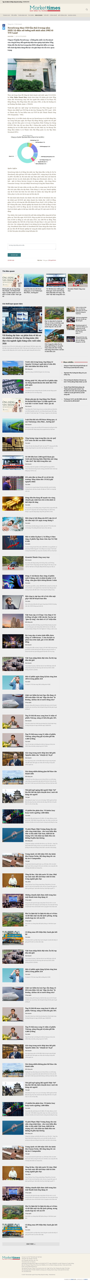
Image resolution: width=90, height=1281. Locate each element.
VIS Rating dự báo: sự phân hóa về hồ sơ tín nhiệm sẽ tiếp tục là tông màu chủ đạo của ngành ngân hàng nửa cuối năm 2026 (21, 339)
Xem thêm (30, 1244)
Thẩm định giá (22, 15)
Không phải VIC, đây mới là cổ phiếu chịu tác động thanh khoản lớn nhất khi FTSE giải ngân (41, 382)
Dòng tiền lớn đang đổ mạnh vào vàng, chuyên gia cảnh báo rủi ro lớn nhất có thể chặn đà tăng (40, 500)
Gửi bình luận (14, 255)
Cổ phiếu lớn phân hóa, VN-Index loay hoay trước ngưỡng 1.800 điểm (40, 811)
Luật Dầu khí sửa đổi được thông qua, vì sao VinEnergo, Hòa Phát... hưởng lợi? (33, 290)
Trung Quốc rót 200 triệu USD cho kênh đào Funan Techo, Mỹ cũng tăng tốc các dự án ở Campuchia (40, 856)
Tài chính (31, 15)
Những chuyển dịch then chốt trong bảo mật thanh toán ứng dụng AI (40, 896)
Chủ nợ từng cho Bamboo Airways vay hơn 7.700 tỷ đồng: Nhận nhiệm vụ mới (75, 381)
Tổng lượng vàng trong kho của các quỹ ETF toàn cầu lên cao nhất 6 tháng (40, 439)
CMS (73, 1279)
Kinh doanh (38, 15)
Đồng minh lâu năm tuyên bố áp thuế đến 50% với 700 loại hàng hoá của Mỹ (81, 339)
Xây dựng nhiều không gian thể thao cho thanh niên (41, 772)
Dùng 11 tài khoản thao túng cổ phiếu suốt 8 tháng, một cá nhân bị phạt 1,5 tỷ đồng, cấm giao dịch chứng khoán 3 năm (41, 578)
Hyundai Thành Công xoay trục (76, 290)
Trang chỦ (6, 15)
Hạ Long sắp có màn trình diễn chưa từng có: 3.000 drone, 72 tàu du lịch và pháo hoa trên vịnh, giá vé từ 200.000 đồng (40, 638)
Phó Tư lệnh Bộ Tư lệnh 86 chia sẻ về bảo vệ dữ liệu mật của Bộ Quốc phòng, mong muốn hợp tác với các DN (54, 324)
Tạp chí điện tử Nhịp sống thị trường (12, 2)
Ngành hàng (72, 15)
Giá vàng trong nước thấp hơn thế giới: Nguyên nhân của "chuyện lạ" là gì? (40, 754)
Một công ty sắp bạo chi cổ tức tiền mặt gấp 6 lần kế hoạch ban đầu (40, 597)
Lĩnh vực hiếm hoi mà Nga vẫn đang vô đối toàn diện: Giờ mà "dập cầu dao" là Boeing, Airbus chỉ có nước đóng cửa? (40, 697)
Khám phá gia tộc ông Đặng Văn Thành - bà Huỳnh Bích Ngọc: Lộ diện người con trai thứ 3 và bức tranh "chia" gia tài (11, 292)
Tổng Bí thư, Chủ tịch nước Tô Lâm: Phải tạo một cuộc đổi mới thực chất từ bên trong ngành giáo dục (41, 876)
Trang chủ (10, 24)
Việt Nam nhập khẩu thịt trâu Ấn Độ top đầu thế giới (81, 319)
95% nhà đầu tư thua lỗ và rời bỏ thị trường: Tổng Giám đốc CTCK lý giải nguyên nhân (39, 479)
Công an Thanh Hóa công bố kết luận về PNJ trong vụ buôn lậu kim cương (75, 366)
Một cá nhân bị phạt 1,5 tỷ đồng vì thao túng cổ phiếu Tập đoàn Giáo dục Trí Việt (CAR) (41, 539)
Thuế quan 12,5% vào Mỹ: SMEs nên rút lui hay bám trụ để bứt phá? (75, 400)
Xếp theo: (39, 260)
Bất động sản (62, 15)
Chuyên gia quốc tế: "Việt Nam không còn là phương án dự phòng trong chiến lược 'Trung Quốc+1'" (82, 329)
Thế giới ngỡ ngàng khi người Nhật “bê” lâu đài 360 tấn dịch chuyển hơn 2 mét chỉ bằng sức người (41, 792)
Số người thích (52, 260)
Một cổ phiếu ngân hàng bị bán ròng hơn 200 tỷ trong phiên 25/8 (41, 677)
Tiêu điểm (14, 15)
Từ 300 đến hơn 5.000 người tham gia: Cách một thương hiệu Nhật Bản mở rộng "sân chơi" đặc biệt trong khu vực (55, 291)
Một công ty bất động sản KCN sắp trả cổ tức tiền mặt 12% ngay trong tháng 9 (41, 519)
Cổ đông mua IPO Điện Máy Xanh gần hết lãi (41, 933)
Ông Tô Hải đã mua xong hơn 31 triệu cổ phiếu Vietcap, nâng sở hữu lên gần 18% (41, 717)
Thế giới (46, 15)
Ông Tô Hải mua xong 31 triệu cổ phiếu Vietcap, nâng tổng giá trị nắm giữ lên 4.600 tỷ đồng (40, 736)
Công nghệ (53, 15)
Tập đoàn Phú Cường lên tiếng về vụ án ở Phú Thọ (75, 373)
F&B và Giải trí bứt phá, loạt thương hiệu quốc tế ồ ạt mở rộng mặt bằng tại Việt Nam (81, 311)
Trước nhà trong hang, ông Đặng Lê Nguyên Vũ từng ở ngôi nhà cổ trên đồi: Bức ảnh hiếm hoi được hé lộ (40, 364)
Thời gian (45, 260)
